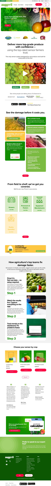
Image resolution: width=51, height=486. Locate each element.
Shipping (38, 461)
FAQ (38, 462)
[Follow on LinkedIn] (6, 461)
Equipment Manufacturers (30, 458)
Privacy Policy (11, 483)
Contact (28, 471)
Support (38, 458)
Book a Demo (46, 4)
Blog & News (29, 470)
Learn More (11, 209)
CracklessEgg (18, 461)
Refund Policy (8, 485)
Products (15, 4)
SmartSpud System (19, 458)
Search (7, 483)
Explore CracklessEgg (13, 138)
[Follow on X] (9, 461)
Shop (38, 4)
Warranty (38, 459)
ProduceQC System (19, 459)
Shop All (25, 377)
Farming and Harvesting (30, 459)
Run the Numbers (14, 430)
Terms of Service (13, 485)
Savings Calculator (28, 4)
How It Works (20, 4)
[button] (12, 371)
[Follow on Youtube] (6, 464)
